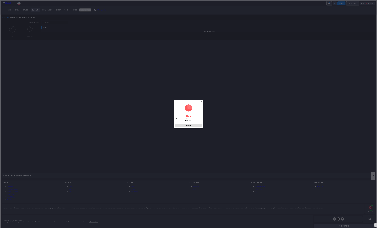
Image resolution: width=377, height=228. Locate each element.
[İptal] (201, 101)
